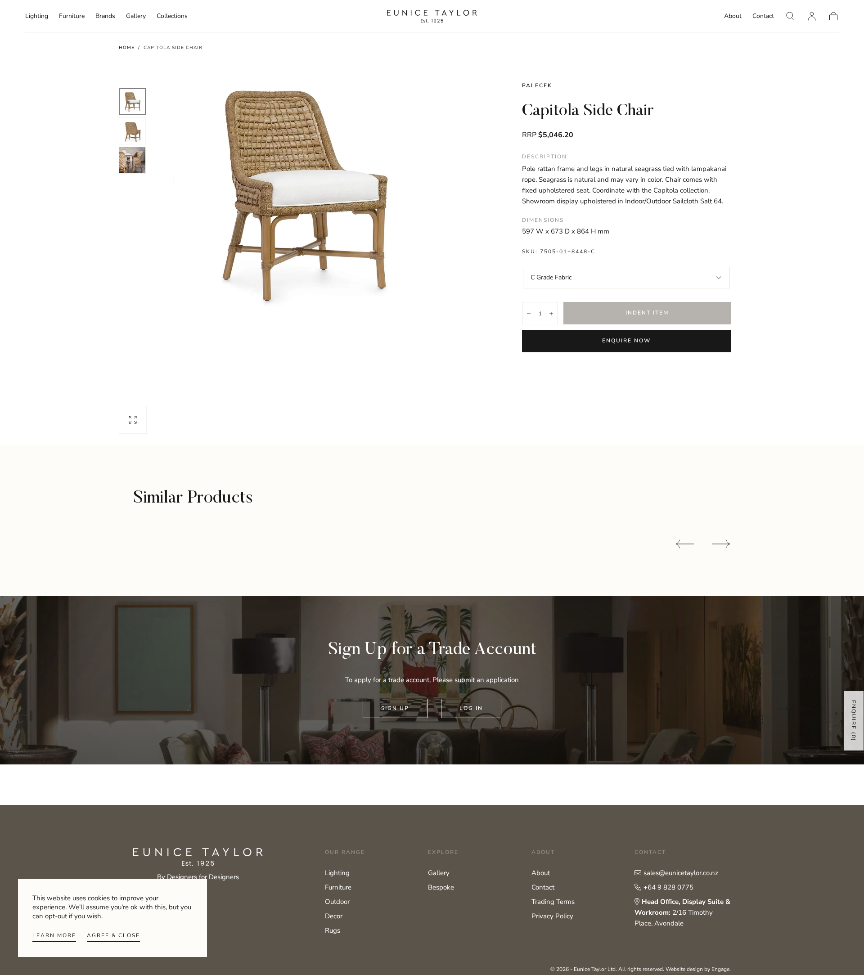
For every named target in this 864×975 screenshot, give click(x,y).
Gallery (136, 16)
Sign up (395, 708)
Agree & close (113, 935)
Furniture (72, 16)
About (733, 16)
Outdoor (337, 901)
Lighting (36, 16)
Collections (172, 16)
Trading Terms (553, 901)
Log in (471, 708)
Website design (684, 969)
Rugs (332, 930)
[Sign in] (811, 16)
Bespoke (441, 887)
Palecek (537, 85)
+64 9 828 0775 (668, 887)
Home (127, 48)
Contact (763, 16)
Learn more (54, 935)
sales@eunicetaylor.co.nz (681, 872)
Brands (105, 16)
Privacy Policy (552, 916)
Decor (333, 916)
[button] (790, 16)
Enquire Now (626, 340)
